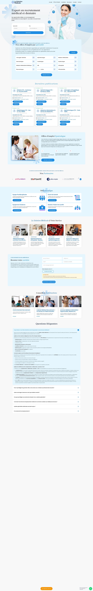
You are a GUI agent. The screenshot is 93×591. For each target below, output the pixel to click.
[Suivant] (80, 179)
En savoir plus (17, 200)
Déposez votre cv (46, 74)
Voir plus (73, 52)
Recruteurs (69, 2)
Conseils (75, 2)
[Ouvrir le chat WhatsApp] (90, 588)
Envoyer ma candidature (49, 282)
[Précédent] (12, 179)
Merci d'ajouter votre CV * (47, 269)
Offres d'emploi (56, 2)
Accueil (50, 2)
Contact (79, 2)
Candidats (63, 2)
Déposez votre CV (48, 160)
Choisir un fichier (48, 271)
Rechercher (28, 32)
